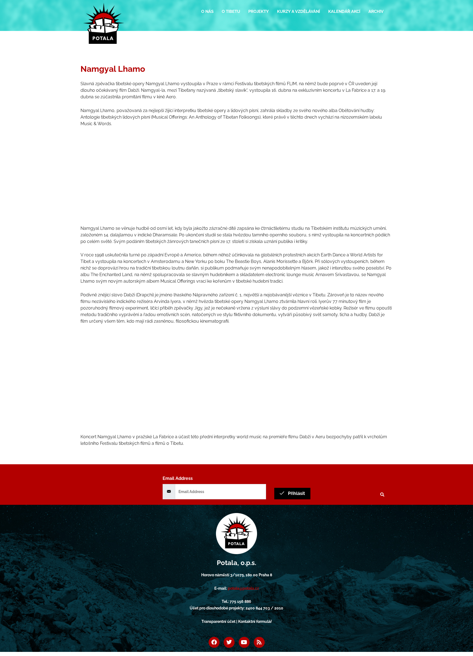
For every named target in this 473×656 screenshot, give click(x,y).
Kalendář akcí (344, 11)
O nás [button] (207, 11)
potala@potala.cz (243, 588)
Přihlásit (296, 493)
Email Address (178, 478)
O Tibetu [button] (231, 11)
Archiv (375, 11)
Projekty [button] (258, 11)
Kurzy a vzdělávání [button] (298, 11)
